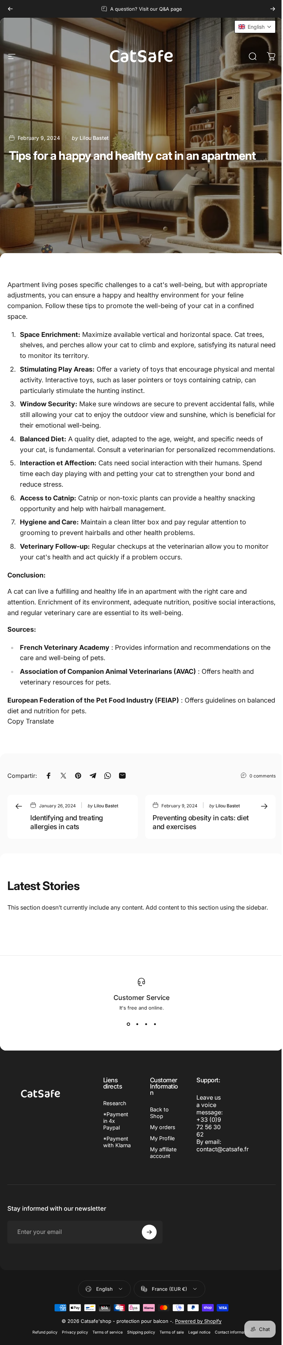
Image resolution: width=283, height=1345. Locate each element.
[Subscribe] (149, 1232)
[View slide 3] (146, 1024)
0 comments (262, 776)
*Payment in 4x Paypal (115, 1121)
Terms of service (107, 1332)
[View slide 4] (154, 1024)
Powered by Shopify (198, 1321)
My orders (162, 1127)
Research (114, 1103)
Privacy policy (75, 1332)
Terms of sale (172, 1332)
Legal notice (199, 1332)
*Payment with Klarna (117, 1141)
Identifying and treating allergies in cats (66, 822)
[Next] (273, 9)
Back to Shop (159, 1112)
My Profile (162, 1138)
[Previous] (10, 9)
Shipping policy (141, 1332)
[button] (255, 27)
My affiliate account (163, 1152)
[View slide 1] (128, 1024)
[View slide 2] (137, 1024)
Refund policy (44, 1332)
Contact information (233, 1332)
